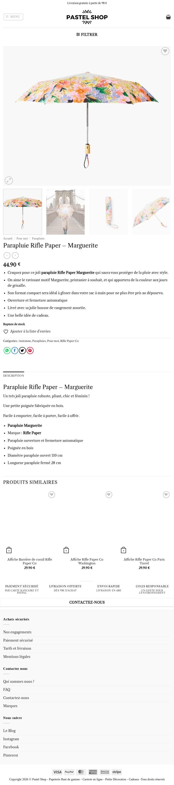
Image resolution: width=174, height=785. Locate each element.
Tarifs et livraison (17, 648)
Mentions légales (16, 657)
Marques (10, 706)
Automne (25, 341)
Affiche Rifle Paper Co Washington (86, 561)
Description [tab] (13, 375)
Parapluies (38, 238)
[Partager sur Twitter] (22, 350)
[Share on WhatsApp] (7, 350)
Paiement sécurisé (18, 640)
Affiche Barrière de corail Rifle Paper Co (29, 561)
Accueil (7, 238)
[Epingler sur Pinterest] (30, 350)
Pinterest (10, 755)
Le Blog (9, 731)
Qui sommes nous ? (18, 681)
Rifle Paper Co (69, 341)
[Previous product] (15, 255)
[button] (13, 17)
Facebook (11, 747)
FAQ (6, 689)
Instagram (11, 739)
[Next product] (7, 255)
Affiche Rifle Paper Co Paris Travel (144, 561)
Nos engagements (17, 632)
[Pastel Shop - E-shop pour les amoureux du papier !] (87, 16)
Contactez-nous (16, 698)
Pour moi (22, 238)
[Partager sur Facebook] (14, 350)
